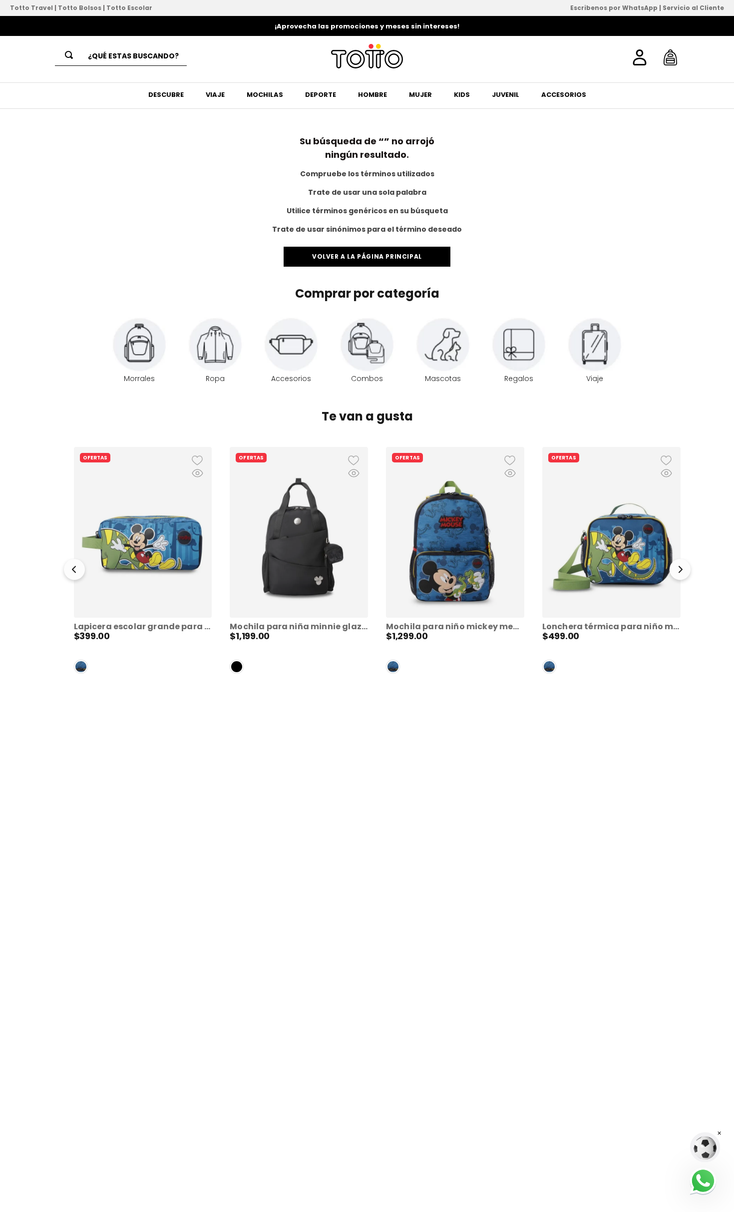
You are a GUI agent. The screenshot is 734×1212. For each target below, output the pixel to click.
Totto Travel (31, 7)
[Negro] (237, 667)
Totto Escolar (129, 7)
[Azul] (81, 667)
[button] (74, 571)
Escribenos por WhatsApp (614, 7)
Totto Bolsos (79, 7)
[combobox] (121, 56)
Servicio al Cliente (693, 7)
